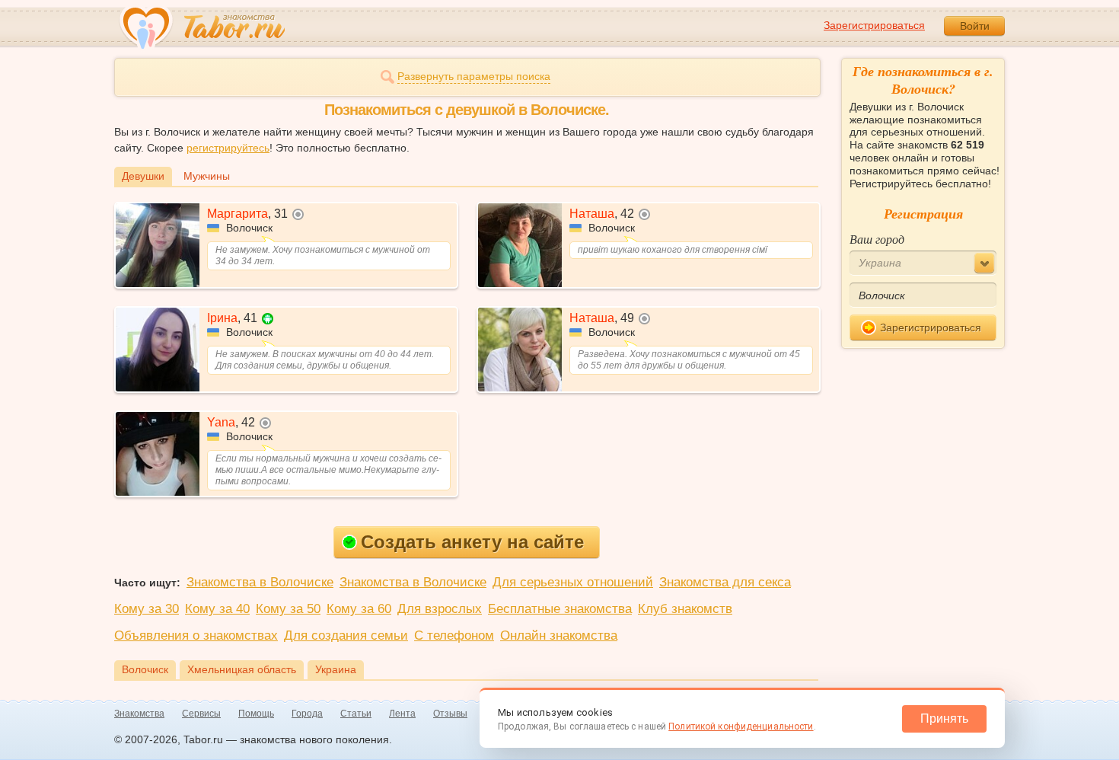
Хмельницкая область (241, 669)
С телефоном (454, 635)
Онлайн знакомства (558, 635)
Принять (944, 718)
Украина (335, 669)
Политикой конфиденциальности (740, 726)
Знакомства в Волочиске (259, 582)
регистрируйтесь (227, 148)
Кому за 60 (359, 609)
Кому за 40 (217, 609)
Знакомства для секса (725, 582)
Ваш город (877, 239)
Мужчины (206, 176)
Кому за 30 (146, 609)
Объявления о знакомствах (196, 635)
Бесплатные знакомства (560, 609)
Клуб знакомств (685, 609)
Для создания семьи (346, 635)
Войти (975, 26)
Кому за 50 (288, 609)
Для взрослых (439, 609)
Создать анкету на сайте (472, 542)
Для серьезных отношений (573, 582)
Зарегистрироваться (874, 25)
